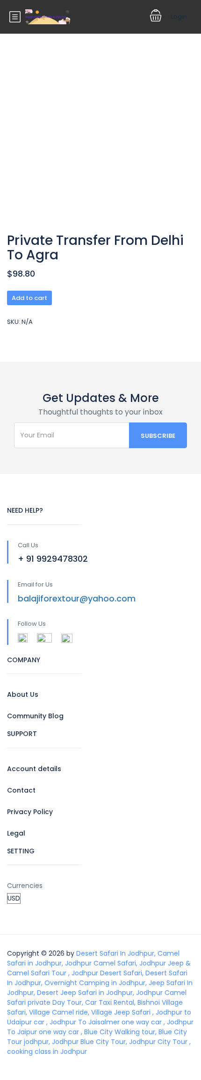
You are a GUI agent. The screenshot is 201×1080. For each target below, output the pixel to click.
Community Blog (35, 716)
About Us (22, 694)
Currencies (25, 885)
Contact (21, 790)
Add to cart (29, 297)
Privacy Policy (30, 811)
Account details (34, 768)
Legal (16, 833)
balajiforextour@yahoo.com (77, 598)
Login (179, 16)
